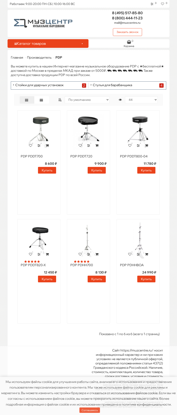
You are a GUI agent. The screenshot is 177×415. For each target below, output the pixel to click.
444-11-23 (127, 18)
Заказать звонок (128, 32)
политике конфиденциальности (146, 404)
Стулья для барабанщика (112, 85)
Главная (17, 57)
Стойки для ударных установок (39, 85)
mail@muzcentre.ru (127, 22)
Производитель (39, 57)
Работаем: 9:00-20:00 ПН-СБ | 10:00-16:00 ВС (42, 4)
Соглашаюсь (90, 410)
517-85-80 (127, 13)
